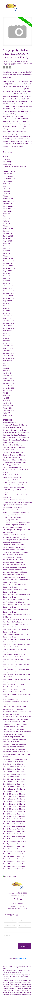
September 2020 (9, 328)
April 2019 (6, 371)
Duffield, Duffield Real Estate (13, 475)
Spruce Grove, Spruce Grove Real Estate (17, 712)
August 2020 (7, 331)
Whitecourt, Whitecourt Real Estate (15, 759)
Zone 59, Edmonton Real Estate (14, 869)
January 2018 (7, 408)
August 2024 (7, 211)
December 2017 (8, 410)
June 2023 (6, 246)
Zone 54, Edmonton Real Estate (14, 856)
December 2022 (8, 261)
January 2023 (8, 258)
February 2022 (8, 286)
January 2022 (8, 288)
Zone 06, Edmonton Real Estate (14, 779)
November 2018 (8, 383)
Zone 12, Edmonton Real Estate (14, 794)
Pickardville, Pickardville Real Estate (15, 557)
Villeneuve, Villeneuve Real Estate (14, 739)
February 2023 (8, 256)
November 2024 (8, 204)
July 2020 (6, 333)
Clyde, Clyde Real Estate (11, 457)
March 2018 (7, 403)
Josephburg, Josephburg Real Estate (16, 512)
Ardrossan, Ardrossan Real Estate (15, 425)
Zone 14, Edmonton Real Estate (14, 799)
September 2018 (8, 388)
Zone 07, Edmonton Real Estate (14, 781)
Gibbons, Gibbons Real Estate (13, 500)
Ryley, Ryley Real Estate (11, 699)
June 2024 (6, 216)
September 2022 (9, 268)
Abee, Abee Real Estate (11, 423)
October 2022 (8, 266)
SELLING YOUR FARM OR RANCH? (14, 167)
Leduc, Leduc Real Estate (12, 517)
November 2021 (8, 293)
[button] (14, 899)
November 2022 (8, 263)
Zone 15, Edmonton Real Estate (14, 801)
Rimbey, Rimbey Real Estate (12, 570)
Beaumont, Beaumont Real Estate (15, 430)
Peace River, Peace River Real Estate (15, 552)
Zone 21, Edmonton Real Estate (14, 816)
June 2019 (6, 366)
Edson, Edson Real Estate (12, 477)
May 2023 (6, 248)
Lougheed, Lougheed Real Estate (14, 525)
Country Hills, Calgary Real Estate (14, 462)
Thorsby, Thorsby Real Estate (13, 729)
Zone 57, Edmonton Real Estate (14, 864)
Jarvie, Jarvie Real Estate (11, 510)
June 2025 (6, 186)
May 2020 (6, 338)
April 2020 (6, 341)
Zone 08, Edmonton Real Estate (14, 784)
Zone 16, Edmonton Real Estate (14, 804)
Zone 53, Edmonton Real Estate (14, 854)
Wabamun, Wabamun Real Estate (14, 744)
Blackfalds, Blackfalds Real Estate (14, 435)
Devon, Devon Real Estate (12, 467)
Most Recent (7, 174)
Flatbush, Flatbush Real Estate (13, 487)
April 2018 (6, 400)
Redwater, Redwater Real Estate (14, 567)
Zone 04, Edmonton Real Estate (14, 774)
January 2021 (7, 318)
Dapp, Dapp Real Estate (11, 465)
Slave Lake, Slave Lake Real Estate (15, 707)
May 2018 (6, 398)
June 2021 (6, 306)
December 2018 (8, 381)
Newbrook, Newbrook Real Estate (15, 542)
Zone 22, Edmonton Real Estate (14, 819)
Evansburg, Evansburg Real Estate (15, 482)
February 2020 (8, 346)
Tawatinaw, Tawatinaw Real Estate (15, 724)
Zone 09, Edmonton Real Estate (14, 786)
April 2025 (6, 191)
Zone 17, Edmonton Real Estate (14, 806)
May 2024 (6, 219)
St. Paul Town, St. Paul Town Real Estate (17, 717)
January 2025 (8, 199)
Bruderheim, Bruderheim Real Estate (15, 440)
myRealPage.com (21, 958)
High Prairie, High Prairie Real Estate (15, 505)
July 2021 (6, 303)
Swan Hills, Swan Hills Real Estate (14, 722)
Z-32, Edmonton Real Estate (13, 762)
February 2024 (8, 226)
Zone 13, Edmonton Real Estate (14, 796)
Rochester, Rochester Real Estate (15, 572)
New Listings (7, 162)
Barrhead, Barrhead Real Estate (14, 427)
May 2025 (6, 189)
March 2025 (7, 194)
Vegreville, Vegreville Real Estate (14, 737)
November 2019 (8, 353)
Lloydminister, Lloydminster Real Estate (16, 522)
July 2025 (6, 184)
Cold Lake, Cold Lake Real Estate (14, 460)
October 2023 (8, 236)
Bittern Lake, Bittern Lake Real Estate (16, 432)
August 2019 (7, 361)
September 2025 (9, 179)
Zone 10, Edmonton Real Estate (14, 789)
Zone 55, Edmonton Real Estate (14, 859)
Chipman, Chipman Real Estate (13, 452)
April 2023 (6, 251)
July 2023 (6, 243)
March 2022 (7, 283)
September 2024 (9, 208)
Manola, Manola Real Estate (12, 527)
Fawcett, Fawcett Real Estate (13, 485)
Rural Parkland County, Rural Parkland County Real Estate (17, 63)
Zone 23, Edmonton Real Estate (14, 821)
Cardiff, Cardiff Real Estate (12, 450)
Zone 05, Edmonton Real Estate (14, 777)
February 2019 (8, 376)
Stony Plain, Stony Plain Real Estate (15, 719)
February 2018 (8, 405)
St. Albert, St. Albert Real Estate (14, 714)
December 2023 (8, 231)
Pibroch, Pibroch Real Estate (13, 555)
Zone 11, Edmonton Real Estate (13, 792)
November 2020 (8, 323)
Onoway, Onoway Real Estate (13, 545)
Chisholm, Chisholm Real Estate (14, 455)
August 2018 (7, 391)
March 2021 (7, 313)
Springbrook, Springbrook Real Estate (16, 709)
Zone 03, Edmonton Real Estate (14, 772)
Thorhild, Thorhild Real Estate (13, 727)
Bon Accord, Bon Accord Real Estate (16, 437)
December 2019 (8, 351)
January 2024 (8, 228)
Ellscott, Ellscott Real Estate (13, 480)
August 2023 (7, 241)
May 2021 (6, 308)
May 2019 (6, 368)
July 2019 (6, 363)
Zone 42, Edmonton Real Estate (14, 846)
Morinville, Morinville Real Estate (14, 535)
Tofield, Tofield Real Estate (12, 734)
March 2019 (7, 373)
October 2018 (8, 385)
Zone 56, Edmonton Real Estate (14, 861)
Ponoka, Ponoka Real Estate (13, 560)
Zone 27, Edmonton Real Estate (14, 824)
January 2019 (7, 378)
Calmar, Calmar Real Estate (12, 445)
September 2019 (9, 358)
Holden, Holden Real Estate (12, 507)
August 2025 (7, 181)
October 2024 (8, 206)
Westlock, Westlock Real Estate (14, 749)
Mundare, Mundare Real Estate (14, 537)
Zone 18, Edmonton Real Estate (14, 809)
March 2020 (7, 343)
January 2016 (7, 415)
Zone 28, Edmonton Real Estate (14, 826)
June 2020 (6, 336)
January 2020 (8, 348)
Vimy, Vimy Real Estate (11, 742)
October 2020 (8, 326)
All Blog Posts (7, 159)
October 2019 (8, 356)
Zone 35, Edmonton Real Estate (14, 839)
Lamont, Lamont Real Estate (13, 515)
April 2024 (6, 221)
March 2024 (7, 223)
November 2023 (8, 233)
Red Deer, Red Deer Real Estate (14, 565)
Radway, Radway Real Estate (13, 562)
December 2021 (8, 291)
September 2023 (9, 238)
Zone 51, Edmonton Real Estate (14, 851)
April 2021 (6, 311)
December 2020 (8, 321)
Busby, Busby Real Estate (11, 442)
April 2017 (6, 413)
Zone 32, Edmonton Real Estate (14, 834)
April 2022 (6, 281)
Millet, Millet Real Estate (11, 532)
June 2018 (6, 396)
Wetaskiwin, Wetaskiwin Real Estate (15, 752)
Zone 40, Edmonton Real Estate (14, 841)
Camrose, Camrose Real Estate (14, 447)
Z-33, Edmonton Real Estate (13, 764)
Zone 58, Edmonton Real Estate (14, 866)
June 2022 (6, 276)
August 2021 (7, 301)
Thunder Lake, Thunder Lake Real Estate (17, 732)
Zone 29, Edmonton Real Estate (14, 829)
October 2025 (8, 176)
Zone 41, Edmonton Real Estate (14, 844)
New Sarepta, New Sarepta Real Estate (16, 540)
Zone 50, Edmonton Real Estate (14, 849)
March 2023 (7, 253)
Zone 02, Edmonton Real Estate (14, 769)
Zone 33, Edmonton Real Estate (14, 836)
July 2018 (6, 393)
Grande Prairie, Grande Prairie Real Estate (17, 502)
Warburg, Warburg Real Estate (13, 747)
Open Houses (7, 164)
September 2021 (8, 298)
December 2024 (8, 201)
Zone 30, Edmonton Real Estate (14, 831)
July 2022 (6, 273)
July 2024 (6, 213)
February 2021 (8, 316)
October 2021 (8, 296)
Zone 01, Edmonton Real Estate (14, 767)
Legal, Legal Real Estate (11, 520)
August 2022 (7, 271)
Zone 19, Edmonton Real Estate (14, 811)
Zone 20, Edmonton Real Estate (14, 814)
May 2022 (6, 278)
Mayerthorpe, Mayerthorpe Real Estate (17, 530)
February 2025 (8, 196)
